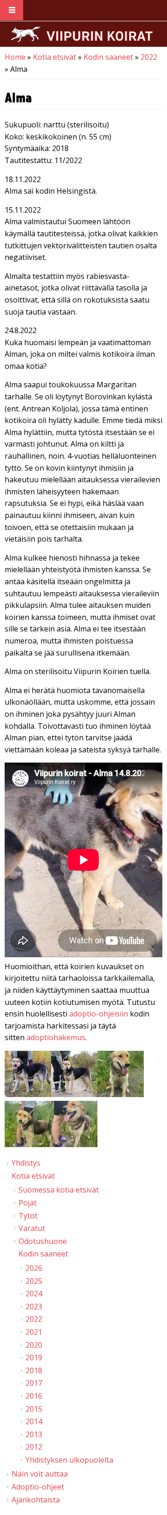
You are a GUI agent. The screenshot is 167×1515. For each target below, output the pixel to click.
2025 (34, 1281)
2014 (34, 1421)
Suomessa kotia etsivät (59, 1190)
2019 (34, 1357)
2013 (34, 1434)
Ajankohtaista (36, 1500)
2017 (34, 1383)
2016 (34, 1396)
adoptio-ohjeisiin (98, 1014)
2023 (34, 1306)
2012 (34, 1447)
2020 (34, 1345)
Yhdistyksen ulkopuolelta (69, 1460)
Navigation (11, 10)
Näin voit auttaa (40, 1474)
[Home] (82, 34)
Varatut (32, 1228)
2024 (34, 1293)
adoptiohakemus (55, 1037)
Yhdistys (26, 1163)
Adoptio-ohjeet (38, 1487)
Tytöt (28, 1216)
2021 (34, 1332)
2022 (149, 57)
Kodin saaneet (108, 57)
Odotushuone (43, 1241)
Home (15, 57)
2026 (34, 1268)
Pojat (28, 1203)
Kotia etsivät (54, 57)
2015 (34, 1409)
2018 (34, 1370)
